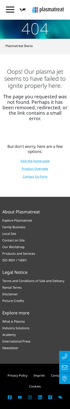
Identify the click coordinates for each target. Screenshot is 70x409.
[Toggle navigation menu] (10, 9)
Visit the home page (35, 161)
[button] (22, 10)
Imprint (39, 375)
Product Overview (35, 169)
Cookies (35, 386)
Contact (56, 375)
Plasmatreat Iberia (19, 46)
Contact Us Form (35, 176)
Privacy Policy (17, 375)
